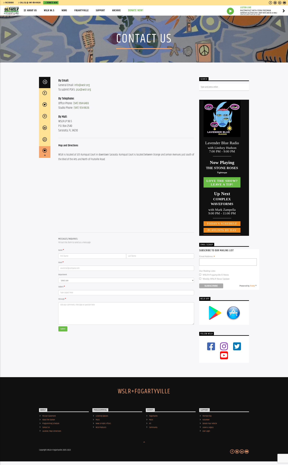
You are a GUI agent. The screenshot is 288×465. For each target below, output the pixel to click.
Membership (207, 416)
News (64, 10)
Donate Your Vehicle (209, 423)
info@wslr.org (82, 85)
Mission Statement (49, 416)
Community (153, 427)
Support (100, 10)
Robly (252, 286)
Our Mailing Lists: (207, 271)
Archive (116, 10)
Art (150, 423)
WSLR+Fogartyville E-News (216, 275)
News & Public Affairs (103, 423)
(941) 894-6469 (81, 103)
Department (62, 274)
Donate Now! (136, 10)
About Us (32, 10)
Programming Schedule (50, 423)
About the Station (48, 419)
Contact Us (46, 427)
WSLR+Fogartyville (144, 391)
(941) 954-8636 (81, 107)
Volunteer (206, 419)
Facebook (9, 2)
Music (98, 419)
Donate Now (52, 2)
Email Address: (207, 256)
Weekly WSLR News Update (216, 279)
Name (60, 250)
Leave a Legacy (207, 427)
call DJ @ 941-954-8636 (30, 2)
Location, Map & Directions (51, 431)
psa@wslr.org (83, 89)
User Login (206, 431)
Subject (61, 286)
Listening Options (102, 416)
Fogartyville (81, 10)
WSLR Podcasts (101, 427)
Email (60, 262)
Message (61, 299)
